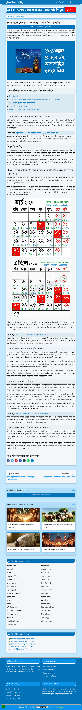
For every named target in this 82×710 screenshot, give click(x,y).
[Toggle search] (71, 2)
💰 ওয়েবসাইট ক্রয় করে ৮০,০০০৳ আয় (21, 641)
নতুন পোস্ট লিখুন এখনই (13, 699)
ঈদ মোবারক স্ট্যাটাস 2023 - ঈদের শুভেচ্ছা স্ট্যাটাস (32, 335)
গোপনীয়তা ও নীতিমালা (49, 667)
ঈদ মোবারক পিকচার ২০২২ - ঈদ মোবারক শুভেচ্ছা (32, 414)
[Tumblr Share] (24, 460)
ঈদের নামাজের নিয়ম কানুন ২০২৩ (41, 27)
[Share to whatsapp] (28, 460)
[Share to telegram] (32, 460)
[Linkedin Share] (20, 460)
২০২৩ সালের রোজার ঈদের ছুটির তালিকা (22, 103)
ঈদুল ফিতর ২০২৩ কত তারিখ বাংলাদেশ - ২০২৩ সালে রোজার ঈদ (37, 133)
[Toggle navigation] (74, 2)
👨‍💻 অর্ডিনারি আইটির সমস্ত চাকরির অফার (21, 639)
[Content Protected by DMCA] (41, 707)
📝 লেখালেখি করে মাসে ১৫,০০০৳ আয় (21, 647)
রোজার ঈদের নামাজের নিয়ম (18, 106)
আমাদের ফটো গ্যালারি (49, 670)
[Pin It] (16, 460)
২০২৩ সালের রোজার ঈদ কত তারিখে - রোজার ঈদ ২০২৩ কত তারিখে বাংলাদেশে (34, 99)
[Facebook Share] (8, 460)
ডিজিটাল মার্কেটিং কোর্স (13, 689)
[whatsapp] (60, 2)
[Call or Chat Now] (3, 706)
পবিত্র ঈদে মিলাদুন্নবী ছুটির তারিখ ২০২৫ (55, 550)
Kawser (60, 707)
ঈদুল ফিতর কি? (14, 96)
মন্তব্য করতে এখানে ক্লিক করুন (42, 495)
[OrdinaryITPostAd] (41, 10)
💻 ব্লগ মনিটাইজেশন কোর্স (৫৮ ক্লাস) (20, 649)
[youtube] (63, 2)
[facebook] (56, 2)
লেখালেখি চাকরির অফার (13, 695)
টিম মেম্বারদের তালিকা (49, 673)
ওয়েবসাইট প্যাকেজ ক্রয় (13, 692)
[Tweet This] (12, 460)
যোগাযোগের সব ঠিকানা (49, 676)
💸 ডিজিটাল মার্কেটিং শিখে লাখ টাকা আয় (22, 644)
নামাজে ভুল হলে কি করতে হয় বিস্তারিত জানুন (21, 550)
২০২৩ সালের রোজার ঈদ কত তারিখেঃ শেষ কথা (24, 110)
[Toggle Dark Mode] (67, 2)
